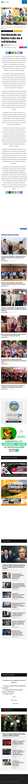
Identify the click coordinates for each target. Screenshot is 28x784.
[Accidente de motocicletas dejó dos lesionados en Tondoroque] (7, 762)
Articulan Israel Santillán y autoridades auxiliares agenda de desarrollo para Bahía (13, 283)
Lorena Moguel (7, 45)
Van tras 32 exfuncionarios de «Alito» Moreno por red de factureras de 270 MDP (18, 595)
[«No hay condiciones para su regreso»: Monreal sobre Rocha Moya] (7, 614)
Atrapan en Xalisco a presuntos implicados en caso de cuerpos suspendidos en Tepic (18, 752)
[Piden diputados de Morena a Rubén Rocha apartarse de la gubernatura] (7, 575)
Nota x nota (5, 547)
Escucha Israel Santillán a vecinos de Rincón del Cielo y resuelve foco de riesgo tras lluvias (13, 257)
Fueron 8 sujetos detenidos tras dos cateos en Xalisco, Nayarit (14, 735)
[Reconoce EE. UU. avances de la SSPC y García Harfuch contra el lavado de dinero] (7, 604)
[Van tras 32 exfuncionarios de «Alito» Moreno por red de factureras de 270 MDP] (7, 595)
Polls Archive (15, 703)
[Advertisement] (14, 211)
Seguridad (4, 715)
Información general (9, 26)
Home (2, 26)
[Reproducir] (3, 475)
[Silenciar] (22, 475)
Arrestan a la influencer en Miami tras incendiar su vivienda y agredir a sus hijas (18, 623)
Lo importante (18, 31)
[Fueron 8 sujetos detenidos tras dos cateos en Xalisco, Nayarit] (14, 723)
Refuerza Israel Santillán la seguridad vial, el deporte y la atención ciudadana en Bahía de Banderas (14, 309)
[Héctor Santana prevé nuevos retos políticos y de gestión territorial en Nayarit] (14, 324)
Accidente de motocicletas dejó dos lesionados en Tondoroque (18, 763)
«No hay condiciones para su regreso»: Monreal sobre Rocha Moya (18, 614)
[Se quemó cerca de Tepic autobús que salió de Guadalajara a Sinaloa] (7, 742)
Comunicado (5, 260)
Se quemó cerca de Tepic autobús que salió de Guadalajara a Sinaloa (18, 742)
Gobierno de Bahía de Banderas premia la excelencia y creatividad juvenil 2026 (13, 386)
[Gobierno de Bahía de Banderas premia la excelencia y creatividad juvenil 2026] (14, 375)
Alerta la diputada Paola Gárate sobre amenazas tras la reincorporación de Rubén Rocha (18, 586)
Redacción (6, 570)
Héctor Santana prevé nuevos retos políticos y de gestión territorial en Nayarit (13, 334)
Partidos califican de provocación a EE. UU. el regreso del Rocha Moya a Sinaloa (14, 566)
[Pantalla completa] (25, 475)
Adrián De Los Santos (8, 737)
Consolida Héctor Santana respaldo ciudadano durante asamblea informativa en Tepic (13, 361)
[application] (14, 469)
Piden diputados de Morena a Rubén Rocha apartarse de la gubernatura (18, 576)
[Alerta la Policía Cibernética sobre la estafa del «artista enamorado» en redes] (7, 632)
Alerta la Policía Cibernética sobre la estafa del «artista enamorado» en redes (17, 633)
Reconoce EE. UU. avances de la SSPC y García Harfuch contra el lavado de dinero (18, 605)
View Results (14, 700)
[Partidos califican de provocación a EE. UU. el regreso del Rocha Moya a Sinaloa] (14, 554)
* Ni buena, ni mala (8, 694)
